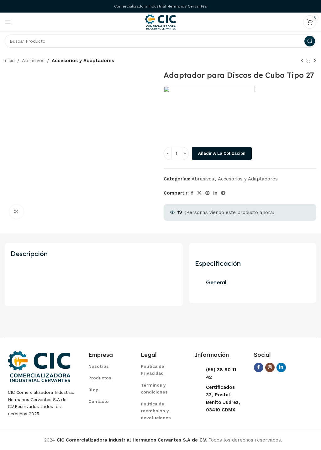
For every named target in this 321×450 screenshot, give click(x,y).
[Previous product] (302, 61)
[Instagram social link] (270, 367)
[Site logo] (160, 21)
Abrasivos (33, 60)
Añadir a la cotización (221, 153)
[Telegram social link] (223, 193)
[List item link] (106, 366)
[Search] (309, 41)
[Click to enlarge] (16, 212)
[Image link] (39, 366)
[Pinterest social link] (207, 193)
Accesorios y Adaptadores (83, 60)
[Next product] (315, 61)
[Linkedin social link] (215, 193)
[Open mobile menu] (8, 22)
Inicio (9, 60)
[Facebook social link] (192, 193)
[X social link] (199, 193)
